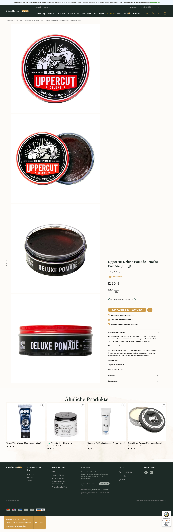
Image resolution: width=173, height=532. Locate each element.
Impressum (133, 7)
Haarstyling (39, 20)
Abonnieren (104, 483)
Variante (110, 289)
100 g (116, 292)
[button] (149, 310)
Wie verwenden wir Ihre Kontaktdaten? (99, 489)
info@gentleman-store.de (129, 476)
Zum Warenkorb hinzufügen (127, 310)
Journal (38, 7)
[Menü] (170, 512)
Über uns (47, 7)
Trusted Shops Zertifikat (59, 487)
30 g (110, 292)
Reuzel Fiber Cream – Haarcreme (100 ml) (23, 443)
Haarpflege (29, 20)
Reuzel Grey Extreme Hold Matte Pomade (145, 443)
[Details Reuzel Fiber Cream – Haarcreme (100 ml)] (25, 421)
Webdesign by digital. (159, 500)
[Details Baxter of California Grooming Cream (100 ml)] (107, 421)
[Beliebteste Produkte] (159, 13)
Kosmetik (19, 20)
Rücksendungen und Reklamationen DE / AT (59, 483)
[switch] (166, 524)
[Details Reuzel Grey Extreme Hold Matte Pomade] (147, 421)
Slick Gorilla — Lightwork (61, 443)
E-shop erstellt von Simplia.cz (143, 500)
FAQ (53, 472)
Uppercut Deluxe (115, 276)
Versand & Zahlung (58, 475)
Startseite (9, 20)
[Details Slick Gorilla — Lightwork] (66, 421)
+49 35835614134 (148, 7)
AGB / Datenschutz (58, 478)
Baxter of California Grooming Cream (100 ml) (107, 443)
